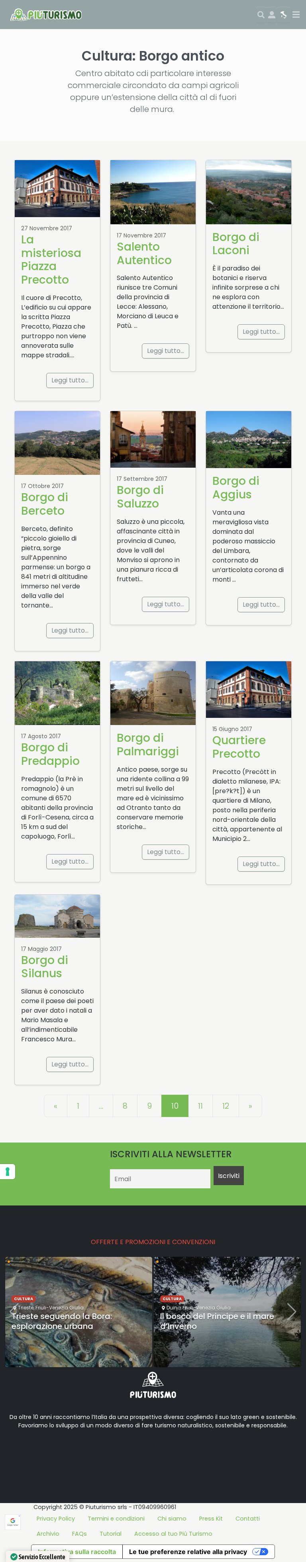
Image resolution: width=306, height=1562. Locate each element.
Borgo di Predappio (50, 754)
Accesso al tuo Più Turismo (173, 1534)
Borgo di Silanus (44, 967)
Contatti (247, 1519)
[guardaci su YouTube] (55, 1450)
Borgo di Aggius (235, 487)
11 (200, 1105)
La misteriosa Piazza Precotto (51, 259)
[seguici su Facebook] (30, 1450)
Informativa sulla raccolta (77, 1552)
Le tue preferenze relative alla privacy (188, 1552)
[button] (124, 1359)
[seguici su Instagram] (68, 1450)
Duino (173, 1307)
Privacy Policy (56, 1519)
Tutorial (111, 1534)
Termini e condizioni (116, 1519)
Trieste (25, 1307)
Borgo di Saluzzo (140, 497)
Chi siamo (171, 1519)
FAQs (79, 1534)
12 (225, 1105)
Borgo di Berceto (44, 504)
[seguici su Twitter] (43, 1450)
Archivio (48, 1534)
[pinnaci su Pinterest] (81, 1450)
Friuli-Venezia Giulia (59, 1307)
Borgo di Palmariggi (148, 744)
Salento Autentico (144, 253)
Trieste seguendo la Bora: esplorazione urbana (62, 1321)
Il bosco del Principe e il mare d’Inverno (217, 1321)
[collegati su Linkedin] (17, 1450)
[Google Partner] (13, 1521)
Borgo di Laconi (235, 244)
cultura (23, 1298)
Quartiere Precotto (239, 747)
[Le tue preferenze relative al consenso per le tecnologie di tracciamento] (7, 1171)
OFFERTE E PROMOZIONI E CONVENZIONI (153, 1241)
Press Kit (211, 1519)
